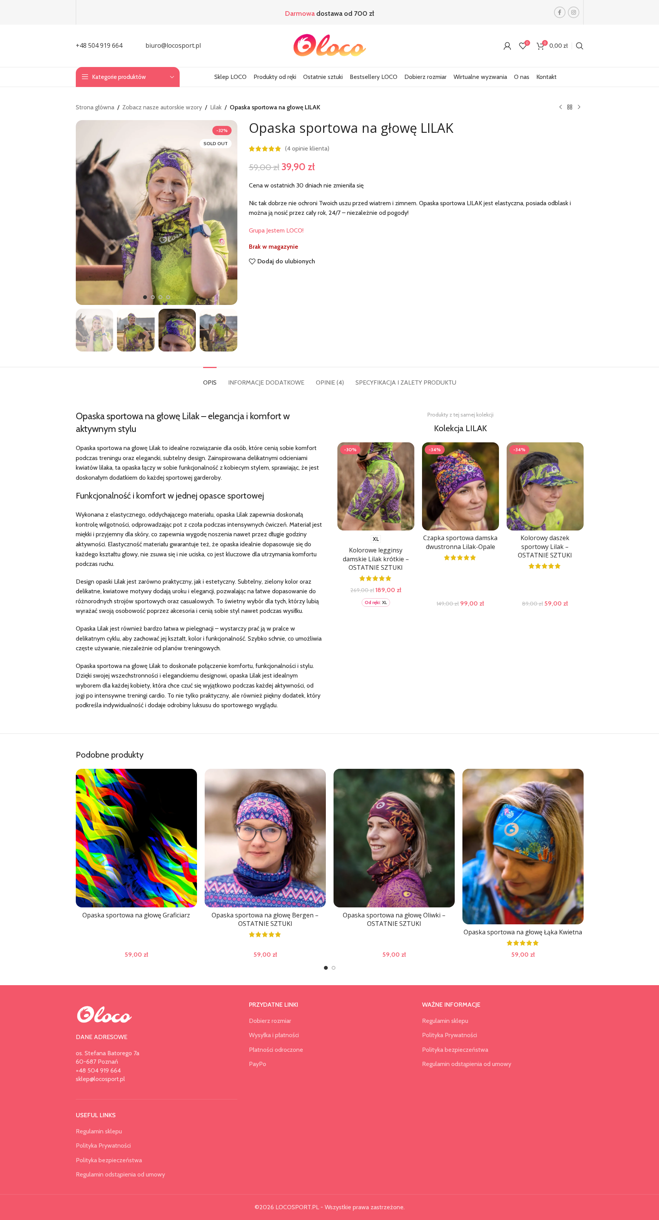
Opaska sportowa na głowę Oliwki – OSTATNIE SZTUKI (394, 919)
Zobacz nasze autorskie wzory (162, 107)
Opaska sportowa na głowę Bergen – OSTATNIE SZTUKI (265, 919)
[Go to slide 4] (168, 297)
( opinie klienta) (307, 148)
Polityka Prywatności (103, 1145)
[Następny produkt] (579, 107)
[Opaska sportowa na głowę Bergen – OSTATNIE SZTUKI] (265, 838)
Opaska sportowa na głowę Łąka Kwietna (523, 932)
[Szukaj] (579, 46)
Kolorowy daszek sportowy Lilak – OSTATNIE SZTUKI (545, 546)
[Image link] (104, 1014)
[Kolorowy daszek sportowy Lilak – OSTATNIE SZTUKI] (545, 486)
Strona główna (95, 107)
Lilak (216, 107)
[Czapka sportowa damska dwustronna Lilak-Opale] (460, 486)
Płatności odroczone (276, 1049)
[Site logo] (329, 45)
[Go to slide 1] (145, 297)
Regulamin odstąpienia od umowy (120, 1174)
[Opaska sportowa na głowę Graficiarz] (136, 838)
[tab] (210, 378)
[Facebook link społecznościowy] (560, 12)
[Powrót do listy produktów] (569, 107)
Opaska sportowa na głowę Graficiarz (136, 915)
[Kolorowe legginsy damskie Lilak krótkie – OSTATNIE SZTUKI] (375, 486)
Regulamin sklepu (99, 1131)
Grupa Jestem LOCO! (276, 230)
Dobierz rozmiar (270, 1020)
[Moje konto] (507, 46)
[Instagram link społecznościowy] (573, 12)
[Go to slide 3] (160, 297)
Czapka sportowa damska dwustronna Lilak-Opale (460, 542)
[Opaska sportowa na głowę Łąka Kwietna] (523, 847)
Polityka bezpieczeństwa (109, 1160)
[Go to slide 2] (153, 297)
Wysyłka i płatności (274, 1035)
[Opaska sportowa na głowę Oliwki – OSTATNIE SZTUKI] (394, 838)
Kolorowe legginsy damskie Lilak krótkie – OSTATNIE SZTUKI (376, 559)
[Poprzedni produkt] (560, 107)
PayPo (257, 1064)
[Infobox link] (99, 46)
